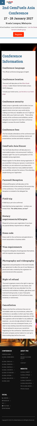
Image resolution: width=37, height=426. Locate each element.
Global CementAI (7, 364)
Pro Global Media (26, 386)
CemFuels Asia (6, 354)
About (22, 354)
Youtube (6, 406)
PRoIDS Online (25, 389)
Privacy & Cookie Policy (26, 357)
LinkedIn (5, 398)
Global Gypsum (6, 375)
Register (18, 34)
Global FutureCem (8, 372)
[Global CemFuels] (9, 2)
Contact (23, 363)
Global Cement (25, 372)
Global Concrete (7, 370)
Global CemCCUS (7, 361)
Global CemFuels (7, 367)
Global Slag (6, 381)
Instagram (6, 408)
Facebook (6, 400)
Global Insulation (7, 378)
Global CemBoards (8, 357)
